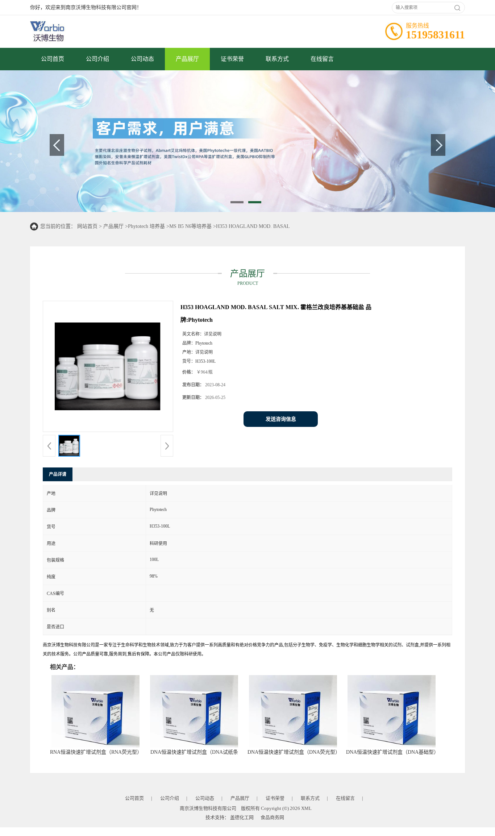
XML (306, 808)
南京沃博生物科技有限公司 (208, 808)
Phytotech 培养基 (146, 226)
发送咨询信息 (281, 419)
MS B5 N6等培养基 (190, 226)
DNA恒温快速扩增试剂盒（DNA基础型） (392, 752)
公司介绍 (97, 59)
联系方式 (277, 59)
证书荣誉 (232, 59)
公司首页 (52, 59)
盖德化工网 (242, 817)
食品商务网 (272, 817)
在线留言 (322, 59)
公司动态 (142, 59)
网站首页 (87, 226)
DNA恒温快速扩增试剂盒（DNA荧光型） (294, 752)
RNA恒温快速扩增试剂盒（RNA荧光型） (96, 752)
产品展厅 (187, 59)
